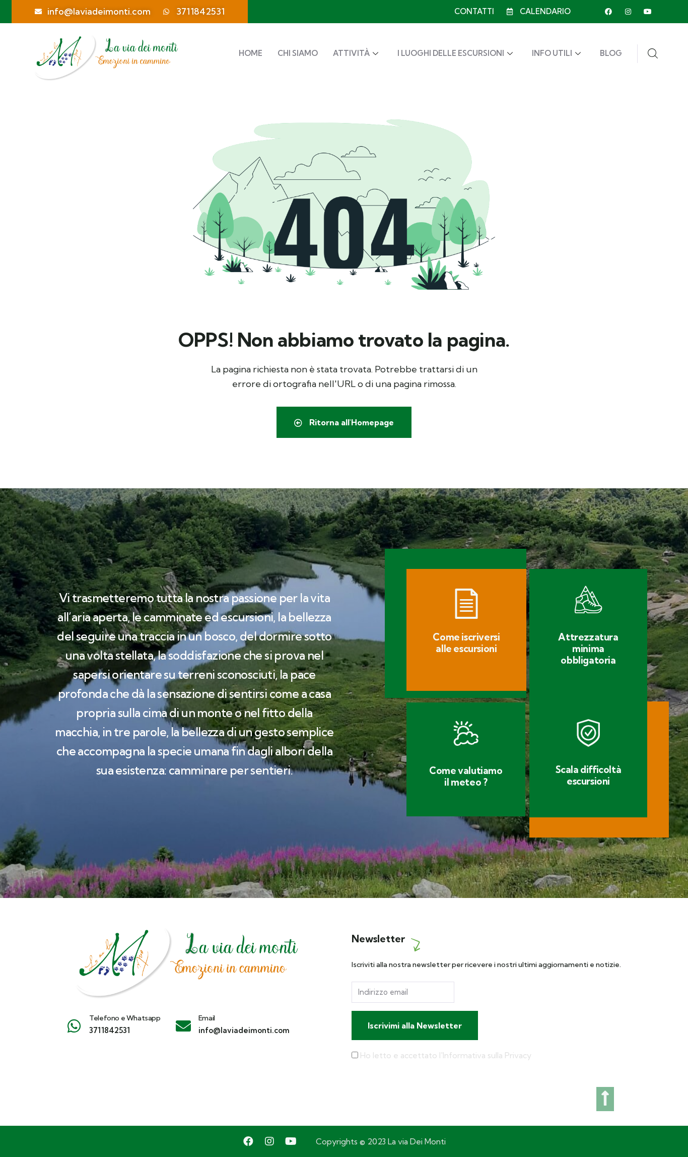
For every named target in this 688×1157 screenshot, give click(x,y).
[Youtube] (647, 11)
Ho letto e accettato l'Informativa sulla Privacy (445, 1055)
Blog (611, 53)
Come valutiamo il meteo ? (465, 776)
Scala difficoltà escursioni (589, 775)
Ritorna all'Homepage (350, 422)
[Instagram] (628, 11)
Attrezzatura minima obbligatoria (588, 648)
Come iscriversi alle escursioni (466, 643)
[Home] (185, 957)
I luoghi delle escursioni (450, 53)
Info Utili (552, 53)
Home (250, 53)
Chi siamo (298, 53)
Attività (351, 53)
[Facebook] (608, 11)
